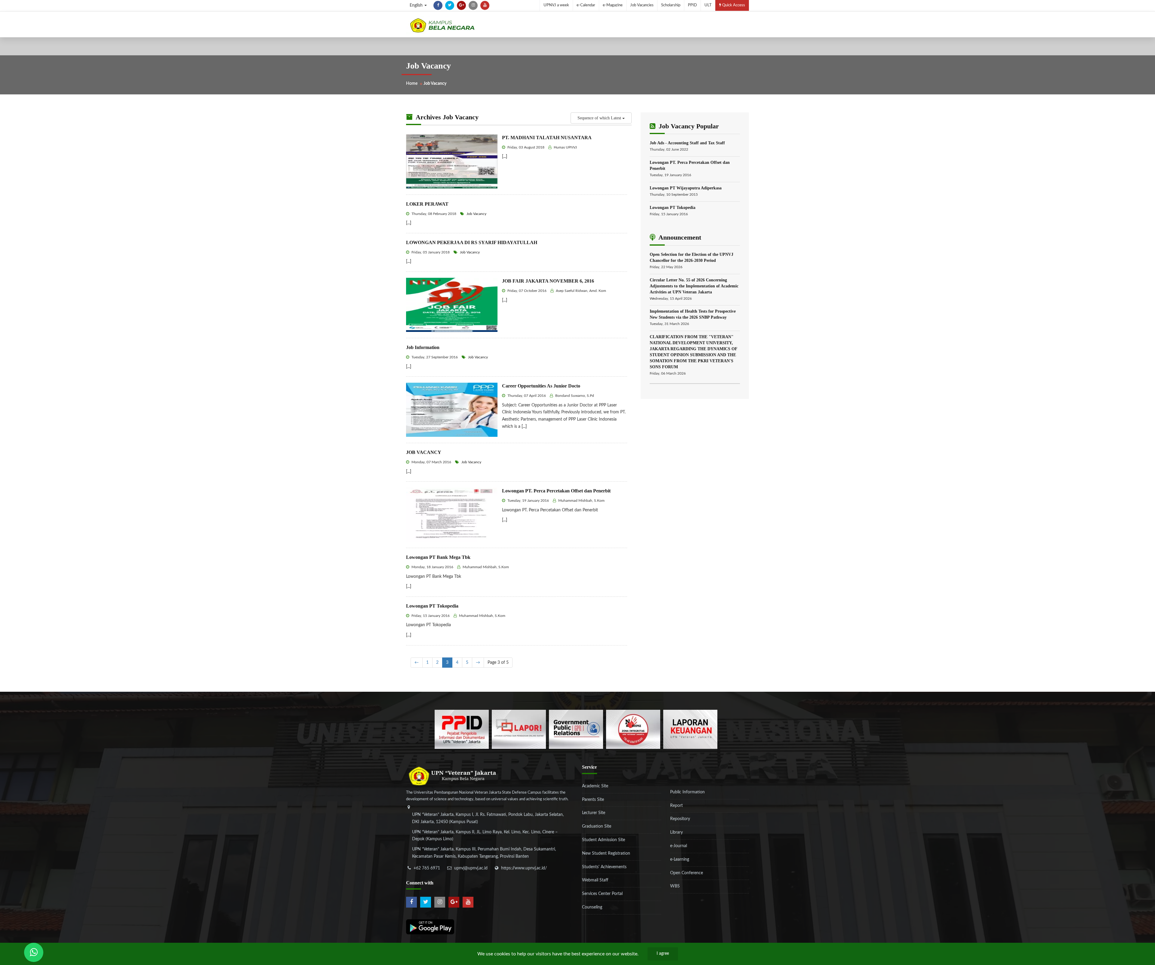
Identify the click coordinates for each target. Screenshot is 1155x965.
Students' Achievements (604, 867)
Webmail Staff (595, 880)
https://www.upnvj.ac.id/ (524, 868)
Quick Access (733, 5)
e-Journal (678, 846)
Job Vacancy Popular (688, 126)
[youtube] (484, 5)
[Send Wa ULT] (33, 952)
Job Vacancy (476, 214)
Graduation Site (596, 826)
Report (676, 806)
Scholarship (670, 5)
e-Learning (679, 859)
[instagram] (473, 5)
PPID (692, 5)
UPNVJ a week (556, 5)
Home (411, 83)
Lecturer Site (593, 813)
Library (676, 832)
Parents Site (593, 800)
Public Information (687, 792)
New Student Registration (606, 853)
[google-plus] (461, 5)
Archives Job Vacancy (446, 117)
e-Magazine (613, 5)
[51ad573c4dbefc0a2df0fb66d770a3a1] (633, 729)
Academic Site (595, 786)
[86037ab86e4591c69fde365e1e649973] (462, 729)
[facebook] (437, 5)
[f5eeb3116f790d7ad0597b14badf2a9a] (576, 729)
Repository (680, 819)
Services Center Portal (602, 894)
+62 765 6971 (427, 868)
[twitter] (449, 5)
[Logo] (442, 25)
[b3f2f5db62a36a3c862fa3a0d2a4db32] (519, 729)
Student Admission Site (603, 840)
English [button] (417, 5)
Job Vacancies (642, 5)
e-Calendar (586, 5)
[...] (504, 157)
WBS (675, 886)
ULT (708, 5)
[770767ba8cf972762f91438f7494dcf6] (690, 729)
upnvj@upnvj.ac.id (471, 868)
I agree (663, 953)
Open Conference (686, 873)
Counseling (592, 907)
